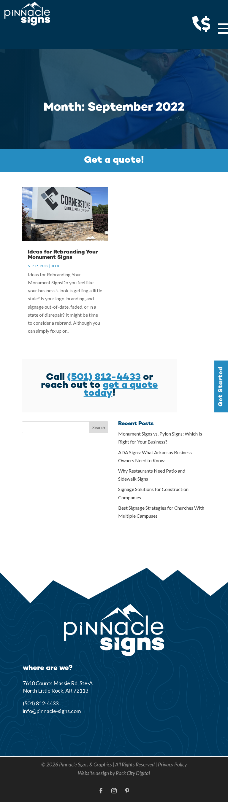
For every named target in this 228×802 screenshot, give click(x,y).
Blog (56, 266)
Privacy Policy (172, 764)
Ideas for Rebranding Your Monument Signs (63, 254)
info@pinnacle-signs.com (52, 711)
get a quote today (121, 389)
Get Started (221, 386)
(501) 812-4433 (104, 377)
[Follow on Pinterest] (127, 790)
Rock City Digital (133, 773)
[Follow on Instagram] (114, 790)
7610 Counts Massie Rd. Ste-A (58, 683)
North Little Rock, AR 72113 (55, 690)
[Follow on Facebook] (101, 790)
